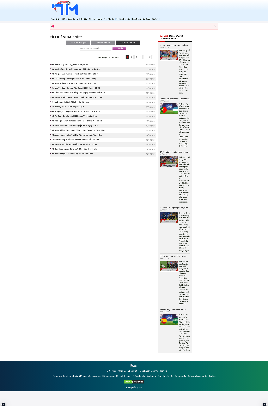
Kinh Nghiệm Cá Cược (141, 19)
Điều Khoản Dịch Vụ (149, 371)
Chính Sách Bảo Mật (127, 371)
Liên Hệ (163, 371)
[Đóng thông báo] (215, 26)
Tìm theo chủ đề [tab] (102, 42)
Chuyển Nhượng (95, 19)
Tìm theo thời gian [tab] (78, 42)
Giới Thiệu (111, 371)
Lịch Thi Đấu (82, 19)
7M (140, 387)
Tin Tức (155, 19)
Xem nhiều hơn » (169, 38)
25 (150, 57)
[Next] (154, 57)
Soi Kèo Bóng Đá (123, 19)
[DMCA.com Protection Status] (134, 381)
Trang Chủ (55, 19)
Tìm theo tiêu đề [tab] (127, 42)
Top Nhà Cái (109, 19)
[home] (64, 8)
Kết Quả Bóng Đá (68, 19)
